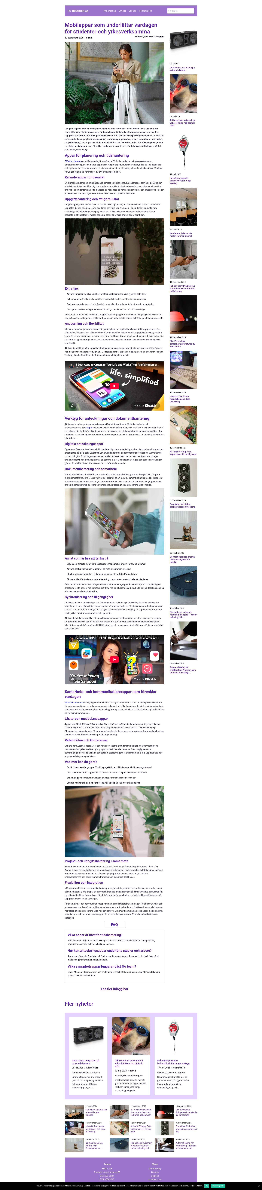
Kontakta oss (145, 11)
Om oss (122, 11)
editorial (139, 36)
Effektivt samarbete (74, 702)
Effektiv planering (73, 161)
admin (89, 37)
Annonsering (110, 11)
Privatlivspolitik (218, 1186)
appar (89, 427)
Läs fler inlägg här (114, 989)
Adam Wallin (92, 1067)
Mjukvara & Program (154, 36)
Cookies (132, 11)
